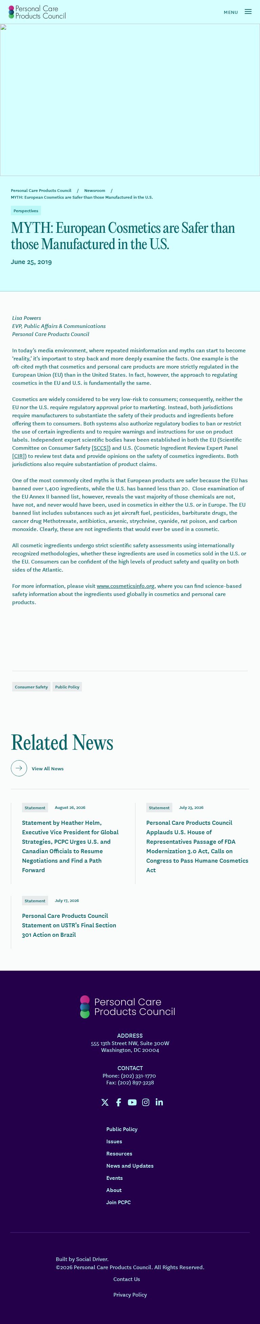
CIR (18, 455)
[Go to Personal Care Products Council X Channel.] (105, 1102)
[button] (248, 11)
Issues (114, 1141)
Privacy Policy (130, 1294)
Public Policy (121, 1128)
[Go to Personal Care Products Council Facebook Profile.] (118, 1102)
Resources (119, 1153)
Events (114, 1177)
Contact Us (126, 1279)
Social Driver (91, 1259)
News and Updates (130, 1165)
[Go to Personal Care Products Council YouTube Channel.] (132, 1102)
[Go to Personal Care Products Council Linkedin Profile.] (159, 1102)
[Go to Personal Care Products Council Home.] (36, 12)
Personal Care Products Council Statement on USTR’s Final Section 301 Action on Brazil (68, 922)
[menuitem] (103, 1100)
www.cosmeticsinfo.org (125, 585)
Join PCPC (118, 1201)
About (114, 1189)
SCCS (100, 447)
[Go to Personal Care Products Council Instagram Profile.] (145, 1102)
